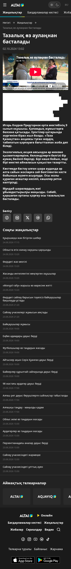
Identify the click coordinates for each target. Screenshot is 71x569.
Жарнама (56, 549)
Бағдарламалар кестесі (42, 12)
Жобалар (16, 529)
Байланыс (40, 549)
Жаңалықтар (12, 12)
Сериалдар (34, 529)
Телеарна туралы (19, 549)
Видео (49, 529)
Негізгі (7, 22)
